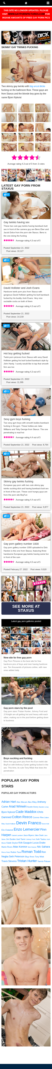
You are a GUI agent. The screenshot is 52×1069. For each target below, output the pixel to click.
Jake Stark (39, 835)
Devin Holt (45, 824)
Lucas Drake (38, 842)
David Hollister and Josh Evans (22, 288)
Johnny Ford (30, 839)
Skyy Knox (29, 856)
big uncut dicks (37, 86)
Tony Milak (39, 857)
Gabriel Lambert (17, 835)
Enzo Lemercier (27, 829)
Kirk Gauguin (25, 842)
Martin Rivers (7, 847)
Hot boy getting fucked (16, 353)
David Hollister (10, 824)
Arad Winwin (18, 806)
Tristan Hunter (27, 861)
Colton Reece (22, 817)
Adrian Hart (8, 801)
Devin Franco (28, 822)
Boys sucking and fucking (18, 758)
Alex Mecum (22, 802)
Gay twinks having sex (16, 222)
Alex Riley (32, 802)
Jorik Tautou (41, 839)
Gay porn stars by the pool (18, 708)
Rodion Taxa (16, 852)
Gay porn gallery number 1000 (21, 543)
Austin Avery (32, 807)
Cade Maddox (26, 812)
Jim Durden (11, 839)
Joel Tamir (21, 839)
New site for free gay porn (18, 657)
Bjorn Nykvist (8, 812)
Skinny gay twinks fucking (18, 481)
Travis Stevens (9, 861)
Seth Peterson (16, 856)
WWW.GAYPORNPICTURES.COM (26, 14)
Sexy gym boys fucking (17, 419)
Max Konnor (20, 846)
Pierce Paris (5, 852)
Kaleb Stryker (12, 843)
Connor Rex (38, 817)
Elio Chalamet (7, 830)
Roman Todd (31, 852)
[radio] (14, 158)
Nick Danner (32, 847)
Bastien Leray (44, 807)
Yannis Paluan (43, 861)
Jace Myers (28, 835)
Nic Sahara (43, 846)
